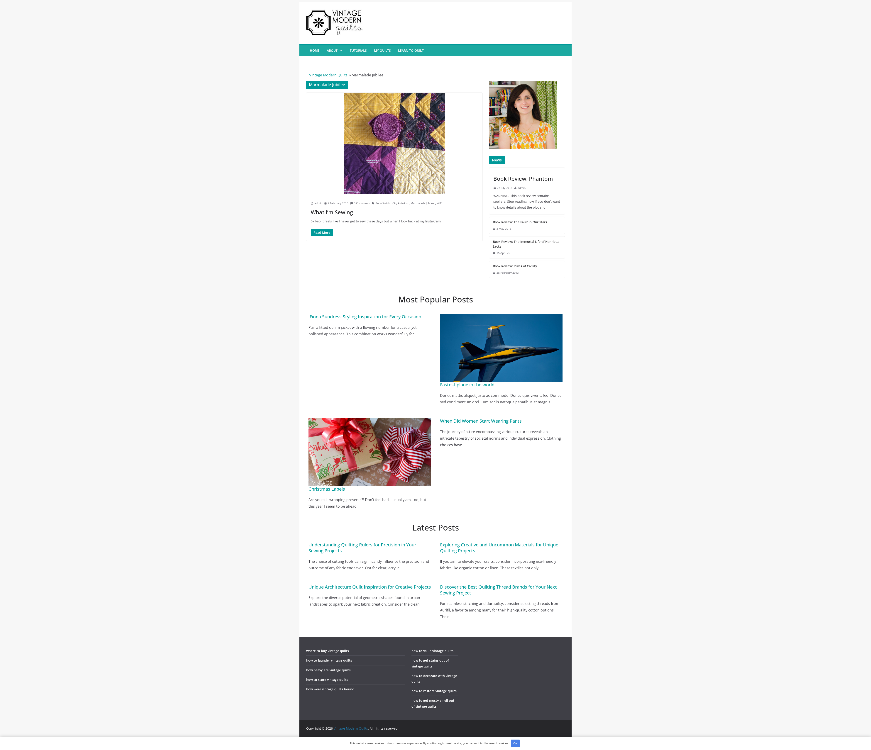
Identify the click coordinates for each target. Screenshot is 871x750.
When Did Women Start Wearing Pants (481, 421)
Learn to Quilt (411, 50)
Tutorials (358, 50)
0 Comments (362, 203)
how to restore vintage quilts (434, 691)
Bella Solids (382, 203)
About (332, 50)
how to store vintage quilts (327, 679)
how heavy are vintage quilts (328, 670)
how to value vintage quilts (432, 651)
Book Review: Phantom (523, 178)
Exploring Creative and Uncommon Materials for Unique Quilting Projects (499, 548)
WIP (439, 203)
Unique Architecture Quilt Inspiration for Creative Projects (369, 587)
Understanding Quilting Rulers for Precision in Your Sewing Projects (362, 548)
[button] (340, 50)
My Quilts (382, 50)
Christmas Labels (326, 489)
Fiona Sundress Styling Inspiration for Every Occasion (364, 317)
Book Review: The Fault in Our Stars (520, 222)
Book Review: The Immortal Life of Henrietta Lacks (526, 243)
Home (315, 50)
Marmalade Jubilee (422, 203)
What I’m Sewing (332, 212)
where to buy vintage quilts (327, 651)
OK (515, 743)
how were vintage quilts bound (330, 689)
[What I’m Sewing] (394, 143)
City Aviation (400, 203)
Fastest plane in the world (467, 385)
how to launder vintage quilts (329, 660)
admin (318, 203)
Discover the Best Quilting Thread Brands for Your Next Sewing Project (498, 590)
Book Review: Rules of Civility (515, 266)
